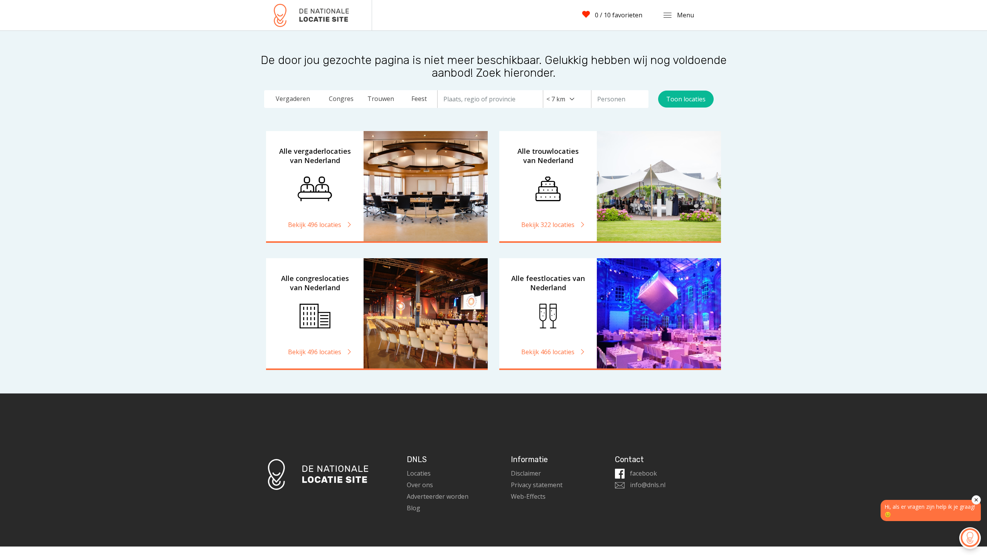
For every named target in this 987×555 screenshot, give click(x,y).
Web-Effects (528, 496)
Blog (413, 508)
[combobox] (560, 99)
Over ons (420, 485)
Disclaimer (526, 473)
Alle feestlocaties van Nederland (548, 283)
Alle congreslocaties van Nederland (315, 283)
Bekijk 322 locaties (548, 224)
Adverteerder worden (437, 496)
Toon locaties (686, 99)
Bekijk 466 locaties (548, 352)
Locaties (419, 473)
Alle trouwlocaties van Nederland (548, 155)
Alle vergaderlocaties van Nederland (315, 155)
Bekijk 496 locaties (315, 224)
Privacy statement (537, 485)
